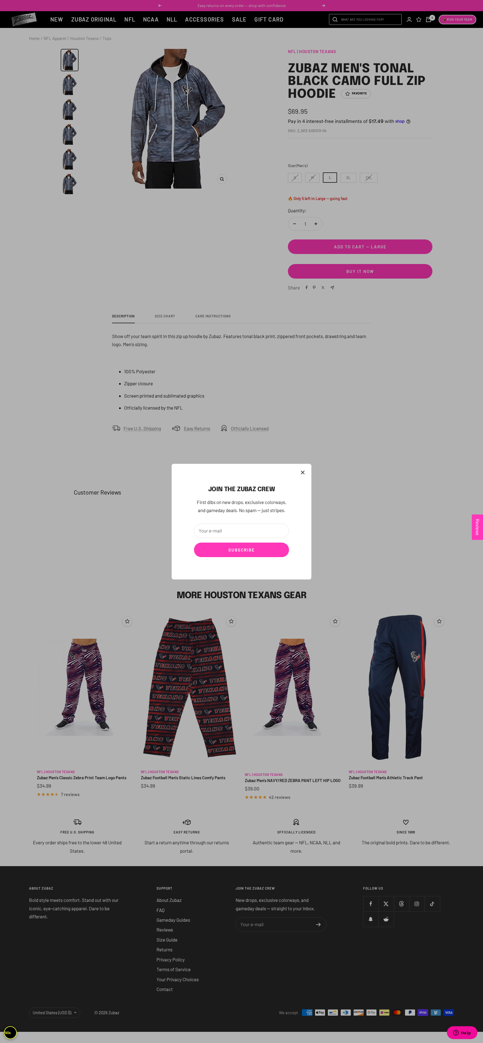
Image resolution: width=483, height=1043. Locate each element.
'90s (7, 1032)
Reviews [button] (477, 527)
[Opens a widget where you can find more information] (462, 1033)
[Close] (303, 472)
